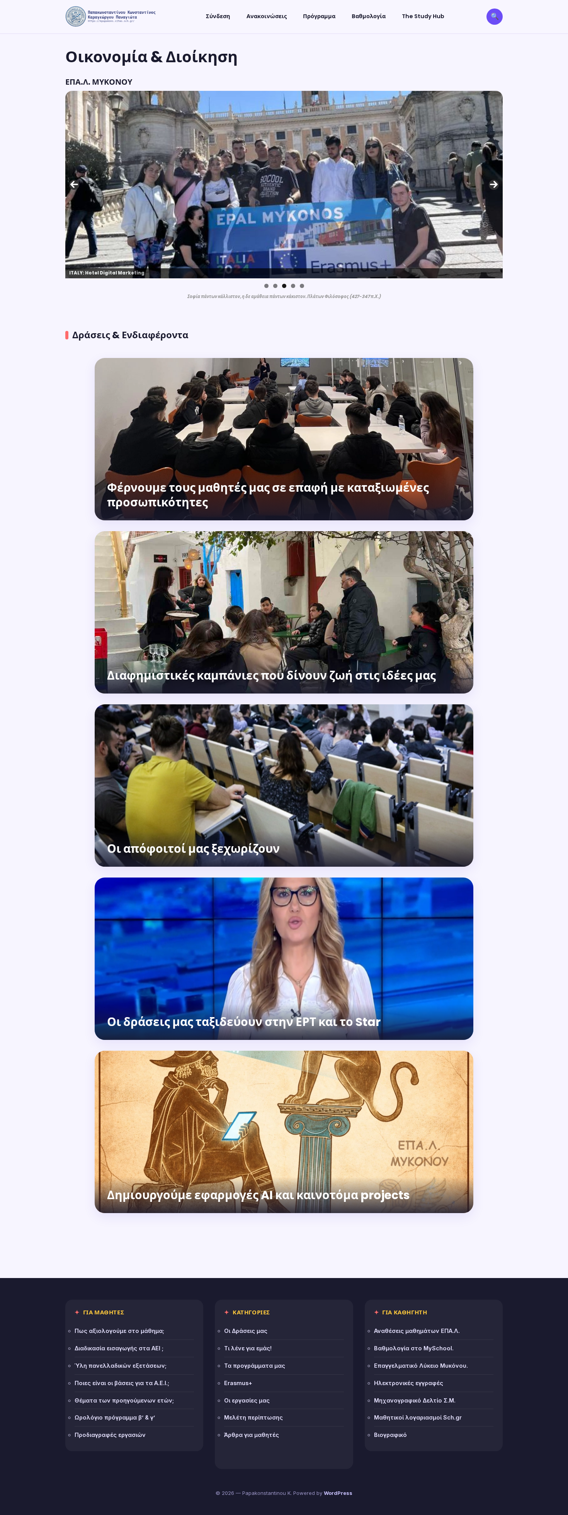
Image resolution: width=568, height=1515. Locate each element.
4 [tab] (293, 286)
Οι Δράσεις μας (245, 1331)
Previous (74, 185)
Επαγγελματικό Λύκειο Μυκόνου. (421, 1365)
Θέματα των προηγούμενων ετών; (124, 1400)
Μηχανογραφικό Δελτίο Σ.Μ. (415, 1400)
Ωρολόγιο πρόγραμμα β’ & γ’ (115, 1417)
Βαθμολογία (369, 16)
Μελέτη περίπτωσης (253, 1417)
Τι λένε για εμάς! (248, 1348)
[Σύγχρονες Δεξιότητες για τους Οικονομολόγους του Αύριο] (284, 184)
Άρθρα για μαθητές (251, 1434)
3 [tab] (284, 286)
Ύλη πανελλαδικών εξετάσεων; (121, 1365)
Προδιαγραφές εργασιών (110, 1434)
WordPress (338, 1493)
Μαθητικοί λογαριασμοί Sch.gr (418, 1417)
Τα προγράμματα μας (254, 1365)
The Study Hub (423, 16)
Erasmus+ (238, 1383)
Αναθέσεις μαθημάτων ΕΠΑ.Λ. (417, 1331)
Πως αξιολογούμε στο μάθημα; (119, 1331)
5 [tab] (302, 286)
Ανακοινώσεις (267, 16)
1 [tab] (266, 286)
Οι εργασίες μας (247, 1400)
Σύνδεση (218, 16)
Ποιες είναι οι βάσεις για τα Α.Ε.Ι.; (122, 1383)
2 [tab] (275, 286)
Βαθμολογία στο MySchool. (414, 1348)
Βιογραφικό (390, 1434)
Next (494, 185)
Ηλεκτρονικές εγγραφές (408, 1383)
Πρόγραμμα (319, 16)
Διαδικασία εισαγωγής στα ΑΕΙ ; (119, 1348)
